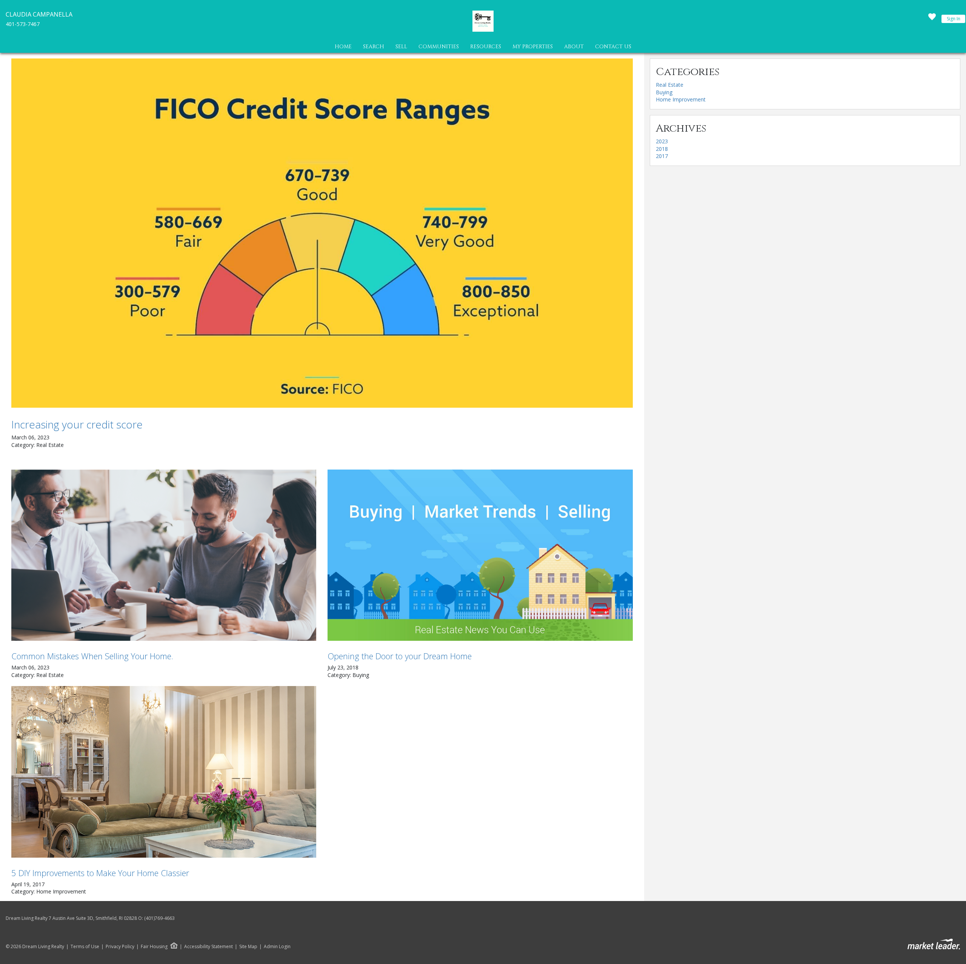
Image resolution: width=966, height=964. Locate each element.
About (574, 46)
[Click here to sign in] (932, 19)
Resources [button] (485, 46)
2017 (662, 156)
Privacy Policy (120, 947)
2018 (662, 148)
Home (343, 46)
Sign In (953, 18)
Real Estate (669, 84)
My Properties (532, 46)
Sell (401, 46)
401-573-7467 (23, 24)
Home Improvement (681, 99)
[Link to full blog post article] (322, 233)
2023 (662, 141)
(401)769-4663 (159, 918)
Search (373, 46)
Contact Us (613, 46)
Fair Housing (154, 946)
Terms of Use (85, 947)
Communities (438, 46)
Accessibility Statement (208, 947)
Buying (664, 92)
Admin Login (277, 947)
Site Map (248, 947)
